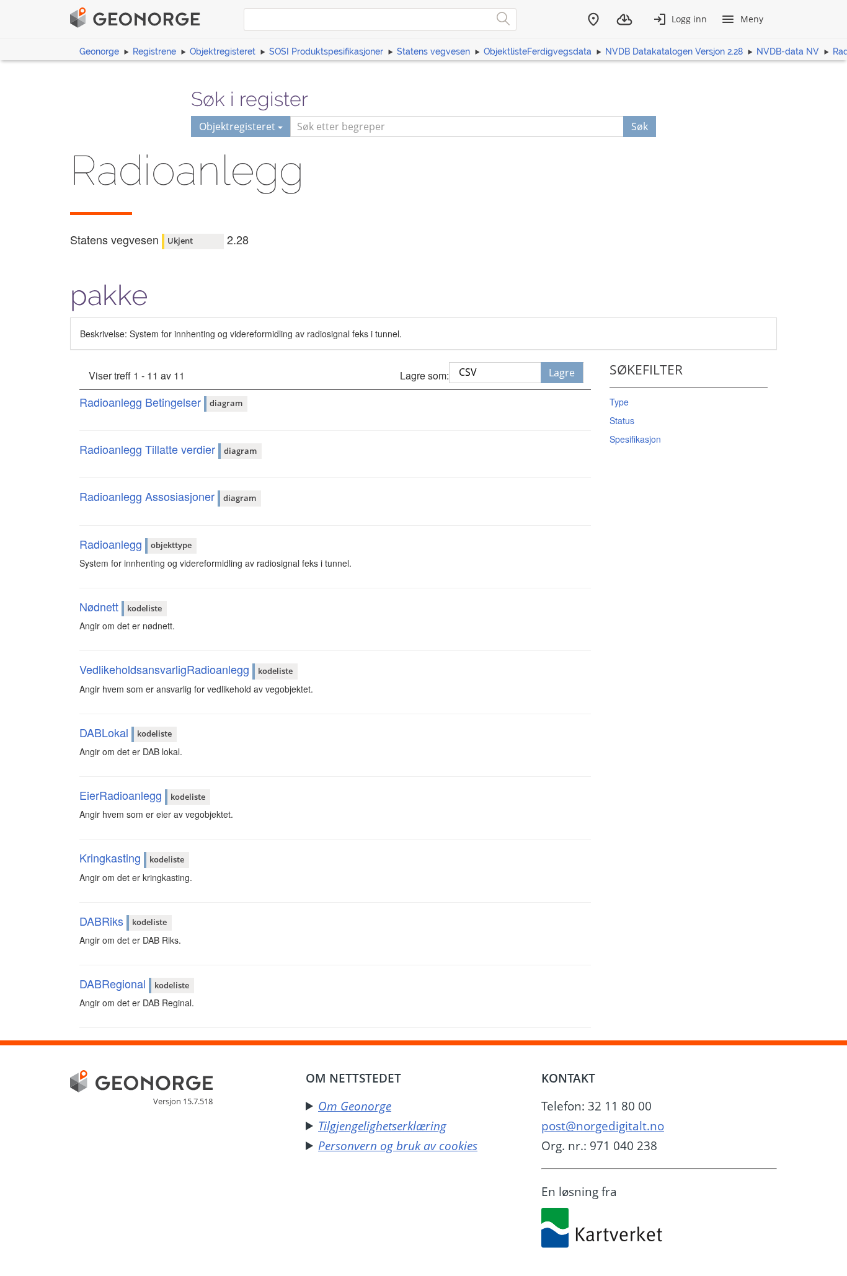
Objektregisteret (222, 51)
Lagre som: (424, 375)
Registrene (154, 51)
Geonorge (99, 51)
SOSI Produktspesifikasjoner (326, 51)
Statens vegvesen (433, 51)
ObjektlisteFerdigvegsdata (538, 51)
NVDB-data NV (787, 51)
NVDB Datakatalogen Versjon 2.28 (674, 51)
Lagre (562, 372)
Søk (639, 126)
